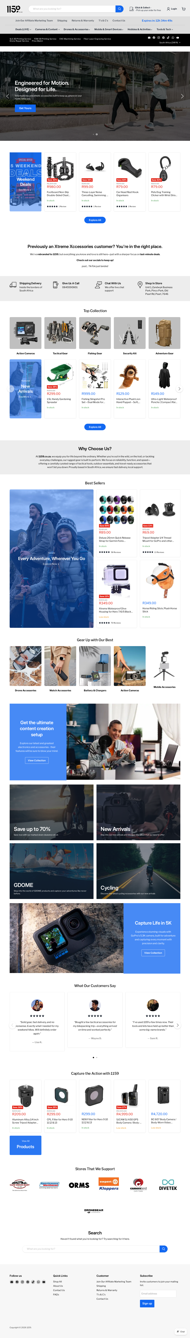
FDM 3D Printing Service (45, 39)
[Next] (179, 388)
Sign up (147, 1303)
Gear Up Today (28, 106)
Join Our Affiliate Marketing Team (34, 20)
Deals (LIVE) (22, 29)
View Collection (37, 760)
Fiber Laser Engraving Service (97, 39)
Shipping (62, 20)
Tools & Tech (164, 29)
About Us (58, 1286)
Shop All (57, 1281)
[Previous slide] (8, 96)
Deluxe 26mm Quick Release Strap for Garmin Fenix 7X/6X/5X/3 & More (114, 540)
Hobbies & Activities (139, 29)
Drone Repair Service (19, 41)
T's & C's (103, 20)
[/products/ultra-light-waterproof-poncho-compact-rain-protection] (164, 375)
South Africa (168, 42)
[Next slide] (182, 96)
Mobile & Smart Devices (108, 29)
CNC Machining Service (70, 39)
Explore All (95, 220)
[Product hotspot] (47, 938)
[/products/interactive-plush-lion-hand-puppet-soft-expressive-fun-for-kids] (129, 375)
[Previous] (10, 388)
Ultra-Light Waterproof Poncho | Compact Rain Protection (164, 402)
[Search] (119, 9)
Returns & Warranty (83, 20)
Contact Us (119, 20)
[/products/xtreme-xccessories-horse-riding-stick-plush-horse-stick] (160, 580)
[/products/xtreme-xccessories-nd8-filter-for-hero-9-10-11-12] (95, 1095)
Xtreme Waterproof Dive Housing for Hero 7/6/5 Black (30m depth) (115, 611)
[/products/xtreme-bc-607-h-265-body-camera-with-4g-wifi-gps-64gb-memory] (164, 1095)
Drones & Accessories (76, 29)
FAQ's (56, 1294)
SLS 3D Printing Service (20, 39)
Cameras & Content (46, 29)
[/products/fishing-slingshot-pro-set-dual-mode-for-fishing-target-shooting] (95, 375)
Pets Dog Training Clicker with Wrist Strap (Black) (164, 195)
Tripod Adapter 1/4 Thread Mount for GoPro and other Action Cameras (157, 540)
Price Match (37, 41)
